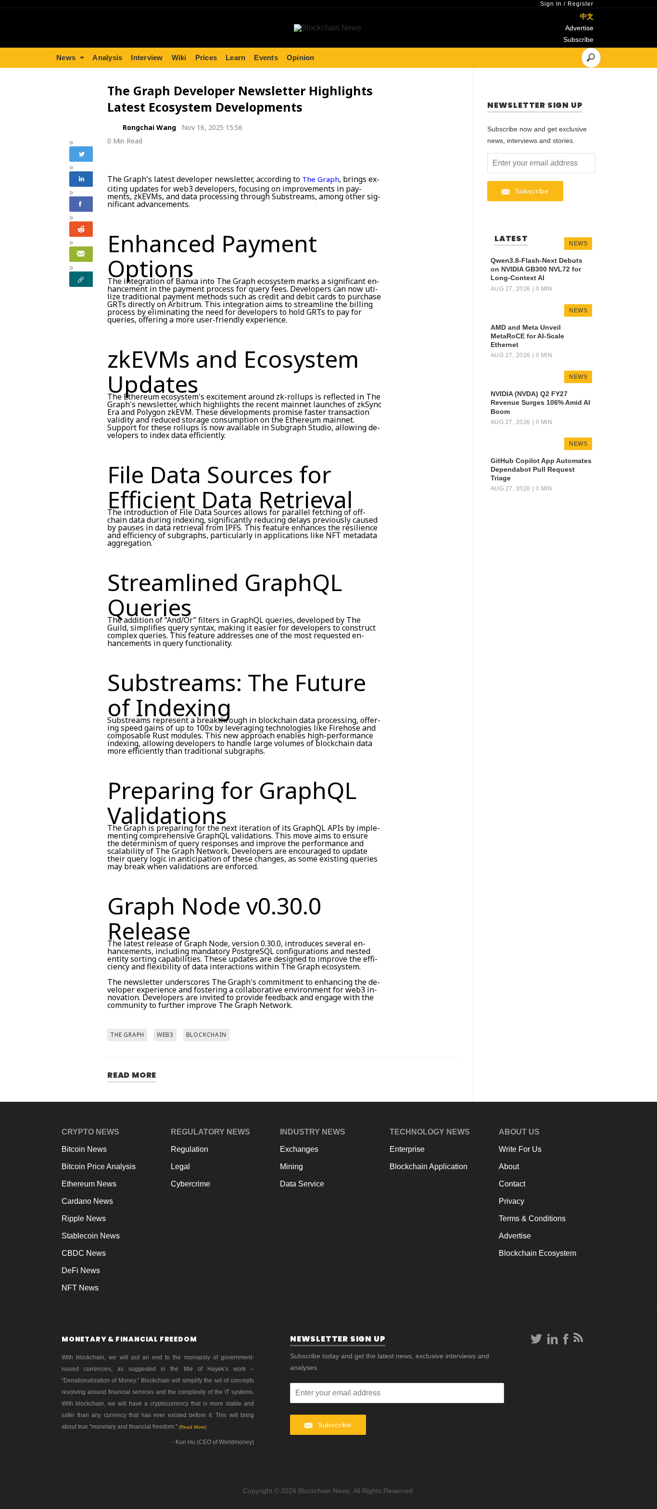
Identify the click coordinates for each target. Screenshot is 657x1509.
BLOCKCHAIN (206, 1035)
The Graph (320, 179)
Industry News (312, 1132)
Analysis (107, 57)
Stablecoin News (91, 1236)
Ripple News (84, 1218)
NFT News (80, 1288)
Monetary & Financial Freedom (129, 1339)
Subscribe (578, 39)
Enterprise (407, 1149)
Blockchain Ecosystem (537, 1253)
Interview (147, 57)
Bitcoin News (84, 1149)
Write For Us (520, 1149)
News (66, 57)
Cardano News (87, 1201)
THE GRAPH (127, 1035)
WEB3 (165, 1035)
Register (581, 3)
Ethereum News (89, 1184)
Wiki (179, 57)
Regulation (189, 1149)
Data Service (302, 1184)
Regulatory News (210, 1132)
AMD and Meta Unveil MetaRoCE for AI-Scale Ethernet (527, 335)
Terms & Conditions (532, 1218)
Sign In (551, 3)
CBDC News (84, 1253)
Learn (235, 57)
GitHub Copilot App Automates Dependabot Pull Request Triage (541, 469)
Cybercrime (190, 1184)
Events (266, 57)
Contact (512, 1184)
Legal (180, 1166)
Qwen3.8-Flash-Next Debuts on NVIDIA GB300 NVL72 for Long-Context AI (536, 269)
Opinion (301, 57)
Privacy (511, 1201)
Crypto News (90, 1132)
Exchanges (299, 1149)
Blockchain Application (428, 1166)
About (509, 1166)
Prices (206, 57)
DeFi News (81, 1270)
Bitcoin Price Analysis (99, 1166)
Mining (291, 1166)
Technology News (430, 1132)
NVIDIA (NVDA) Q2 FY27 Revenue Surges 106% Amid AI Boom (540, 402)
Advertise (579, 28)
